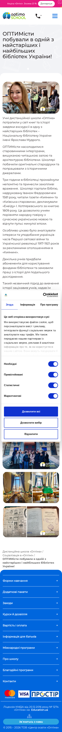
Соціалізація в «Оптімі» (18, 555)
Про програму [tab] (49, 304)
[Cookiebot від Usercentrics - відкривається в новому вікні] (43, 295)
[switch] (53, 374)
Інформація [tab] (27, 304)
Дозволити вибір (31, 422)
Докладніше (46, 3)
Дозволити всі (31, 411)
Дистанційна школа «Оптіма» (22, 551)
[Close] (59, 2)
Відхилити (31, 433)
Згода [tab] (9, 304)
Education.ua (39, 709)
